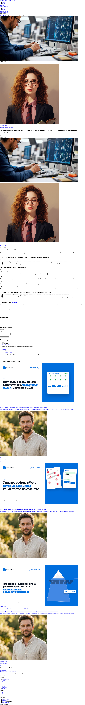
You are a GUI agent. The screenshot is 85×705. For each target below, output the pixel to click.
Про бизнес (5, 15)
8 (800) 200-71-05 (5, 702)
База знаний (4, 692)
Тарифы (3, 680)
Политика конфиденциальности (8, 694)
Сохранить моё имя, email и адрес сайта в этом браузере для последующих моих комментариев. (20, 331)
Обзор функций (5, 679)
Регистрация (5, 6)
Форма (54, 304)
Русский (1, 14)
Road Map (4, 681)
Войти (1, 6)
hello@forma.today (5, 699)
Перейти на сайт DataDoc (10, 0)
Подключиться (3, 670)
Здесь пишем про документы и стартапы (8, 671)
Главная (1, 15)
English (5, 14)
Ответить (4, 349)
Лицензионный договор (7, 693)
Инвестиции (4, 688)
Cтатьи (3, 2)
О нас (3, 686)
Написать (2, 5)
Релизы (3, 3)
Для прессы (4, 687)
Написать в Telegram (4, 11)
